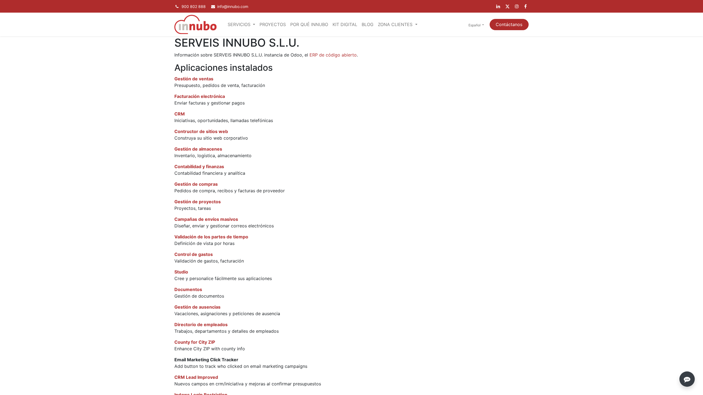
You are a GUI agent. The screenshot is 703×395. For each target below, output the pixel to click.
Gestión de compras (196, 184)
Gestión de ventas (193, 78)
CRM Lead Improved (196, 377)
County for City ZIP (194, 342)
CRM (179, 114)
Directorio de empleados (201, 324)
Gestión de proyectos (197, 201)
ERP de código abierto (333, 55)
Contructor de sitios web (201, 131)
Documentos (188, 289)
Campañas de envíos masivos (206, 219)
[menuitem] (272, 24)
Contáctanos (509, 24)
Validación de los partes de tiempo (211, 236)
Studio (181, 272)
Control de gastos (193, 254)
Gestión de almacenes (198, 149)
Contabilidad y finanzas (199, 166)
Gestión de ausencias (197, 307)
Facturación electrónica (199, 96)
